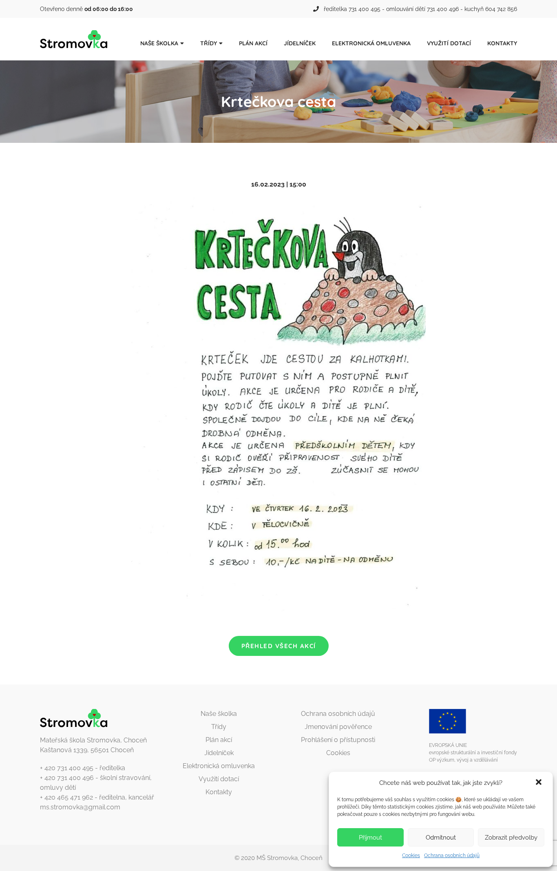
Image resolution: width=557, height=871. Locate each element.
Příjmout (370, 837)
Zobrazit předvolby (511, 837)
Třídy (208, 43)
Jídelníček (300, 43)
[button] (539, 783)
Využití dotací (449, 43)
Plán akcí (253, 43)
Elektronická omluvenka (371, 43)
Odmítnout (441, 837)
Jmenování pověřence (338, 727)
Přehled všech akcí (278, 646)
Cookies (411, 855)
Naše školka (159, 43)
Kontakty (502, 43)
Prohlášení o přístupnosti (338, 740)
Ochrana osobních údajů (452, 855)
